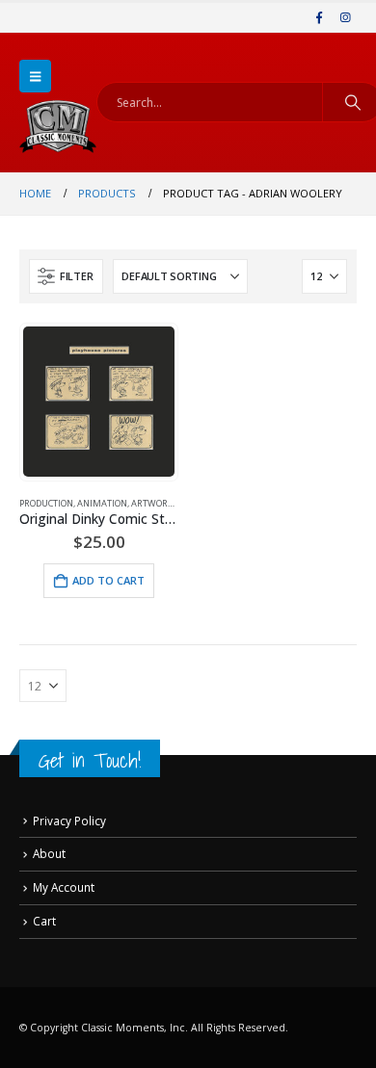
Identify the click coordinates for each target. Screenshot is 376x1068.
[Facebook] (319, 17)
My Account (63, 887)
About (49, 853)
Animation (102, 503)
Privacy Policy (69, 820)
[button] (35, 76)
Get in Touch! (90, 760)
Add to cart (108, 580)
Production (46, 503)
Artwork (152, 503)
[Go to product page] (98, 401)
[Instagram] (345, 17)
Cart (44, 920)
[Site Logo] (57, 126)
